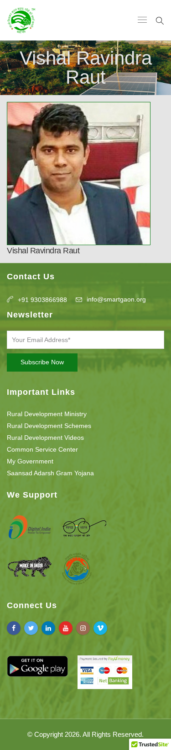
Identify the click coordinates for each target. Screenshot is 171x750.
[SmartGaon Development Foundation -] (21, 20)
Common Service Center (42, 449)
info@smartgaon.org (116, 299)
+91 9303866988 (42, 299)
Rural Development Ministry (47, 414)
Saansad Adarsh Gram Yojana (50, 473)
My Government (30, 461)
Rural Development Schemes (49, 425)
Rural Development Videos (45, 437)
